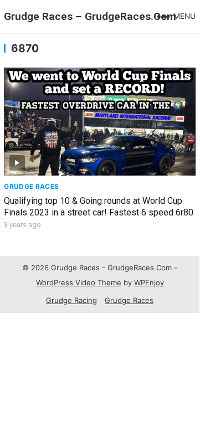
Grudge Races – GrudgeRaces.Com (90, 16)
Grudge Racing (71, 300)
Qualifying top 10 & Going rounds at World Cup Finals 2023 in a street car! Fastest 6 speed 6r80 (98, 207)
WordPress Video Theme (78, 282)
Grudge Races (31, 186)
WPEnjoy (149, 282)
